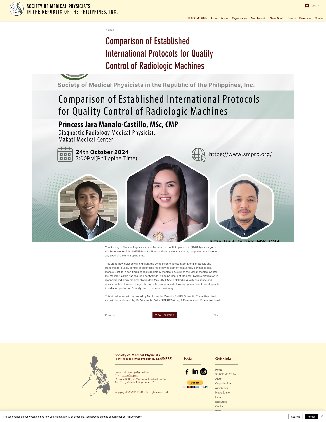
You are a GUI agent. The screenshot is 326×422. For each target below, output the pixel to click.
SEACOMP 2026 (225, 374)
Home (218, 369)
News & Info (222, 392)
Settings (295, 416)
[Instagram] (203, 371)
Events (218, 397)
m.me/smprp (130, 375)
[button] (239, 17)
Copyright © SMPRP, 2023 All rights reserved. (141, 392)
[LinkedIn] (195, 371)
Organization (223, 383)
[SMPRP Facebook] (187, 371)
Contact (219, 406)
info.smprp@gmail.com (137, 371)
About (218, 379)
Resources (221, 402)
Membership (222, 388)
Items (218, 411)
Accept (311, 416)
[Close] (322, 416)
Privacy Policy (134, 416)
